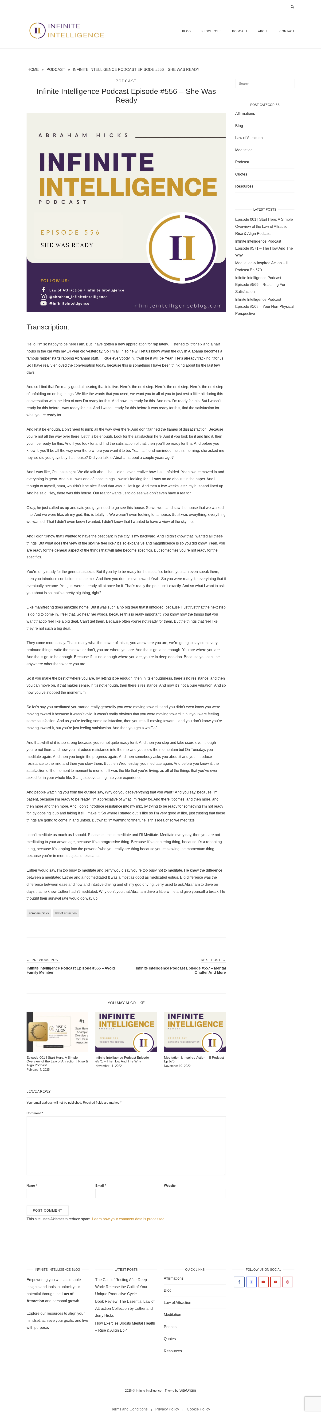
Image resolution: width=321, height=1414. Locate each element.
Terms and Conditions (129, 1409)
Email (100, 1185)
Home (33, 70)
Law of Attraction (249, 138)
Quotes (241, 174)
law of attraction (66, 913)
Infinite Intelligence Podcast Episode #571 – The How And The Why (264, 248)
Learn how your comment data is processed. (128, 1219)
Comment (35, 1113)
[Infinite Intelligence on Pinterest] (287, 1282)
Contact (286, 31)
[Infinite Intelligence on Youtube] (263, 1282)
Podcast (239, 31)
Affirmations (245, 114)
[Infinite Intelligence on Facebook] (239, 1282)
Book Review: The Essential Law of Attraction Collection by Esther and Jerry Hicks (124, 1308)
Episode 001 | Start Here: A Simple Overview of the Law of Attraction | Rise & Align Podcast (264, 226)
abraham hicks (39, 913)
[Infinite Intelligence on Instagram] (251, 1282)
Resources (211, 31)
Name (32, 1185)
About (263, 31)
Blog (186, 31)
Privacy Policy (167, 1409)
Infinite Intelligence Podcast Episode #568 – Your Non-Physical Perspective (264, 306)
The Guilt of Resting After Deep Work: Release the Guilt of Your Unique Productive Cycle (121, 1287)
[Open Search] (292, 7)
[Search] (289, 81)
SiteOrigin (187, 1390)
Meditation (244, 150)
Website (170, 1185)
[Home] (67, 38)
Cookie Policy (198, 1409)
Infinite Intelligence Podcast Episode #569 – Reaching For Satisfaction (260, 285)
